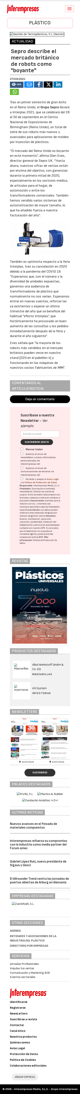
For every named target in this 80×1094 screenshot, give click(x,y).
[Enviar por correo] (28, 84)
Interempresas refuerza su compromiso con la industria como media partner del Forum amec (38, 844)
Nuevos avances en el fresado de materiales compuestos (33, 826)
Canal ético (17, 1031)
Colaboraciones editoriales (28, 1066)
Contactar (17, 1025)
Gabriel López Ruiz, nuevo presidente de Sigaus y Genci (38, 863)
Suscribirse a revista (23, 1019)
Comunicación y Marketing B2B (30, 973)
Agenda (15, 931)
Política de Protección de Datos (41, 482)
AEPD (40, 537)
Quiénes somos (20, 1042)
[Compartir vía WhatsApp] (14, 92)
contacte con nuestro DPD (32, 528)
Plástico (40, 23)
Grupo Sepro (49, 107)
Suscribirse (39, 772)
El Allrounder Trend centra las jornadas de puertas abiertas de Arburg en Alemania (39, 880)
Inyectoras (41, 693)
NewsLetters (18, 1013)
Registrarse (18, 1008)
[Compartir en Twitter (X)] (48, 84)
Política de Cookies (23, 1060)
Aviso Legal (53, 479)
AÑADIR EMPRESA (25, 1077)
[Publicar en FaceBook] (38, 84)
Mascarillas (42, 674)
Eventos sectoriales (22, 977)
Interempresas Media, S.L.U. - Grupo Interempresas (45, 1089)
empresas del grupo (44, 513)
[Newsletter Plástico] (25, 738)
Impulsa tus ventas (22, 968)
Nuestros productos (23, 1037)
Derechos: (51, 516)
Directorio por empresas (29, 946)
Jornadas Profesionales (24, 964)
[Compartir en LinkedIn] (57, 84)
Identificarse (18, 1002)
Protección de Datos (24, 1054)
